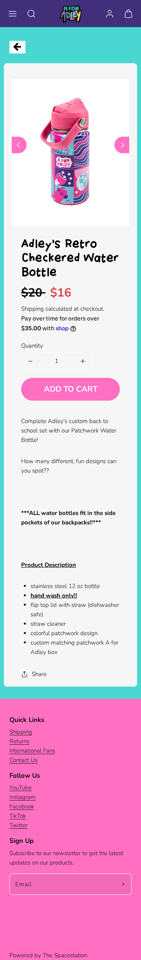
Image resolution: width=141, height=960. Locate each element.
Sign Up (21, 840)
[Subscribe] (123, 884)
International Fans (32, 751)
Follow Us (24, 775)
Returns (19, 741)
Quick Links (26, 719)
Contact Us (23, 760)
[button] (12, 13)
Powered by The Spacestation (48, 955)
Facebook (21, 806)
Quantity (32, 346)
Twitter (18, 825)
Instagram (22, 797)
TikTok (17, 816)
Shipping (32, 309)
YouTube (20, 787)
